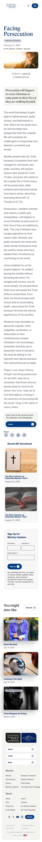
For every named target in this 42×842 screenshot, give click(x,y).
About (8, 798)
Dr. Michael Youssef (28, 806)
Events (8, 783)
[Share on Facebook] (6, 435)
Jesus (23, 798)
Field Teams (25, 783)
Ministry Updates (12, 787)
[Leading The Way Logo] (11, 6)
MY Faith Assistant (28, 810)
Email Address (12, 553)
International (10, 779)
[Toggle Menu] (35, 5)
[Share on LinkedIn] (18, 435)
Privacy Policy (10, 825)
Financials (9, 806)
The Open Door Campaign (31, 787)
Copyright (25, 828)
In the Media (10, 810)
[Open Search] (28, 5)
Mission (8, 775)
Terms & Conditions (28, 825)
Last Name (25, 543)
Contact (24, 802)
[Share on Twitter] (12, 435)
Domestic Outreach (28, 775)
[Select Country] (26, 835)
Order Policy (10, 828)
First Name (11, 543)
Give (7, 802)
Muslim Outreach (27, 779)
